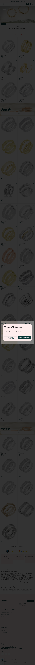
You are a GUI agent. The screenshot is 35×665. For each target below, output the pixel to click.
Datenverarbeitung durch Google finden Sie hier (15, 331)
